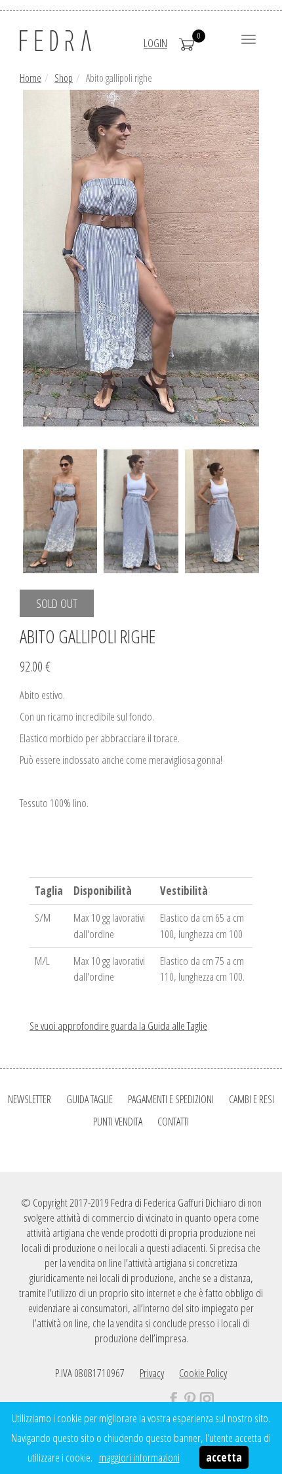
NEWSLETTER (29, 1099)
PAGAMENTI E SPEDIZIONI (171, 1099)
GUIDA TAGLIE (89, 1099)
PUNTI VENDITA (117, 1121)
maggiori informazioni (139, 1457)
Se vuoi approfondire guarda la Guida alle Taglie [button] (118, 1025)
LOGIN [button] (155, 42)
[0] (187, 42)
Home (30, 78)
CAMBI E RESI (251, 1099)
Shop (63, 78)
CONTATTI (173, 1121)
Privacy (152, 1372)
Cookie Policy (203, 1372)
